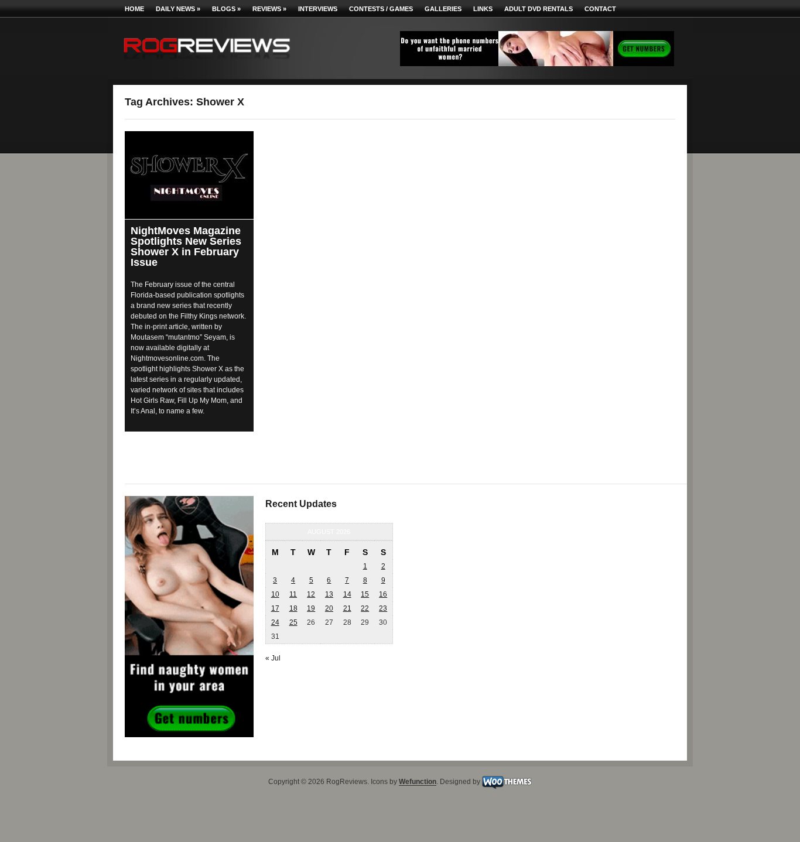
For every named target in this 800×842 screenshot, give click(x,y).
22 (365, 608)
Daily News (178, 8)
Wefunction (417, 782)
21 (347, 608)
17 (275, 608)
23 (383, 608)
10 (275, 594)
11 (293, 594)
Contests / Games (381, 8)
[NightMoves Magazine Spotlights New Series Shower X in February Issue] (189, 169)
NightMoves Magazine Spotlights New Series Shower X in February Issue (186, 246)
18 (293, 608)
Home (134, 8)
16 (383, 594)
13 (329, 594)
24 (275, 622)
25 (293, 622)
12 (311, 594)
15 (365, 594)
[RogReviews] (207, 61)
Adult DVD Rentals (538, 8)
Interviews (317, 8)
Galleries (443, 8)
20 (329, 608)
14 (347, 594)
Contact (600, 8)
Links (483, 8)
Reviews (269, 8)
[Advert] (537, 64)
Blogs (226, 8)
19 (311, 608)
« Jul (273, 658)
